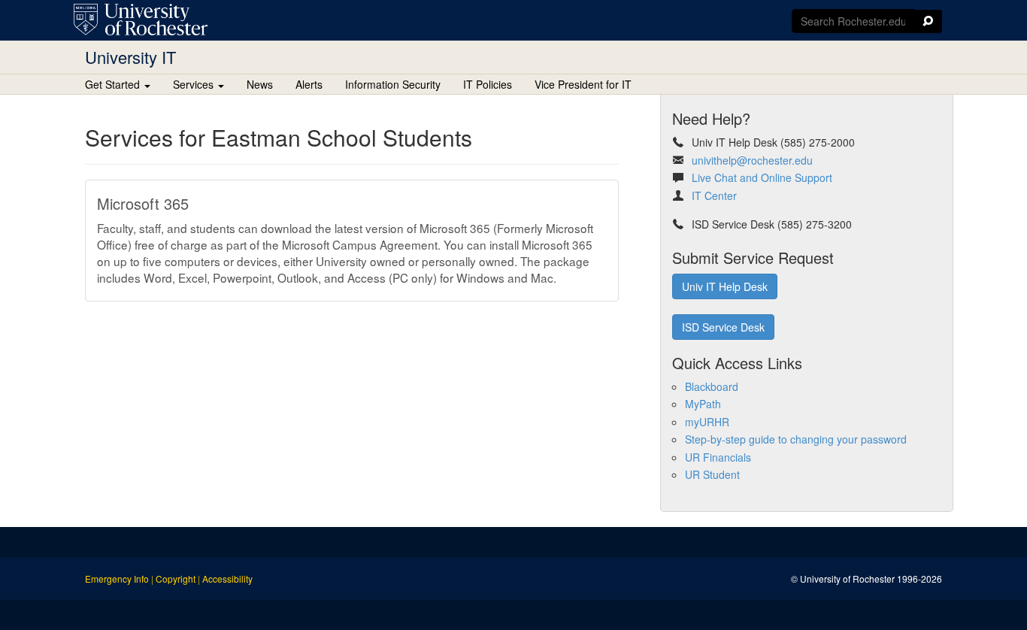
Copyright (175, 578)
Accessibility (227, 578)
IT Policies (487, 84)
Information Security (393, 84)
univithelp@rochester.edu (752, 160)
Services (195, 84)
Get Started (114, 84)
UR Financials (718, 457)
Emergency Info (117, 578)
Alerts (309, 84)
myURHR (707, 421)
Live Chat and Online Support (762, 177)
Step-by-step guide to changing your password (796, 439)
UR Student (712, 474)
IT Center (714, 195)
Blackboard (711, 386)
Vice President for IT (583, 84)
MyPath (703, 403)
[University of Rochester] (141, 19)
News (260, 84)
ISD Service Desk (723, 327)
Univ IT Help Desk (725, 286)
